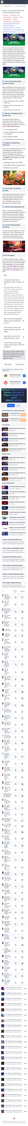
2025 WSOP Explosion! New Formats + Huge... (7, 923)
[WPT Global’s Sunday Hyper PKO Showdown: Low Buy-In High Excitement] (5, 533)
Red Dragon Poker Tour (20, 504)
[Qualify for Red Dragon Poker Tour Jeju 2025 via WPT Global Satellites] (5, 503)
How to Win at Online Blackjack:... (7, 873)
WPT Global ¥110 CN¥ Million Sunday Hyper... (7, 845)
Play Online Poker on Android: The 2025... (7, 685)
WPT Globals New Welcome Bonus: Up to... (7, 697)
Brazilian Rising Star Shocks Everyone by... (7, 756)
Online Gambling (13, 519)
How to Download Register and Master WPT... (7, 852)
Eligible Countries (21, 529)
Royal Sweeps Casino (23, 440)
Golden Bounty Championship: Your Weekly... (7, 795)
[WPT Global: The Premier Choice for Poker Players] (5, 508)
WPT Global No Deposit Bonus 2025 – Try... (7, 769)
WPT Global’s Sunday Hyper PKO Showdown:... (7, 649)
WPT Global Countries (19, 524)
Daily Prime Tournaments (21, 493)
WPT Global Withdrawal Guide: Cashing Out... (7, 776)
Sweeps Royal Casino (20, 430)
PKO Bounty (20, 534)
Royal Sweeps (22, 445)
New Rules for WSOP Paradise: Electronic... (7, 930)
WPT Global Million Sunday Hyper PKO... (7, 730)
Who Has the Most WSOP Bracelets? (7, 820)
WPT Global (10, 126)
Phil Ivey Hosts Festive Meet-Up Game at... (7, 975)
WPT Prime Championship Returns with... (7, 737)
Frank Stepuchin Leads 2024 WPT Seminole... (7, 867)
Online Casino (22, 499)
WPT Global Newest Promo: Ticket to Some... (7, 911)
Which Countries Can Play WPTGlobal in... (7, 937)
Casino (17, 499)
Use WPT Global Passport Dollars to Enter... (6, 656)
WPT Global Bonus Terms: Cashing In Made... (7, 611)
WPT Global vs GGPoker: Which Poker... (7, 969)
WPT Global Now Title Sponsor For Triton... (7, 742)
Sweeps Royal (12, 430)
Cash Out (23, 488)
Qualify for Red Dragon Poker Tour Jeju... (7, 899)
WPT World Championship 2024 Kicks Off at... (7, 711)
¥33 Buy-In (25, 534)
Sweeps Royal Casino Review (15, 451)
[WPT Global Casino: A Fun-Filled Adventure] (5, 498)
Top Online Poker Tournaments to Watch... (7, 905)
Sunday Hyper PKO (13, 534)
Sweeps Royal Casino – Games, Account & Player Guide (14, 1122)
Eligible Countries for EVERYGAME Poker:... (7, 950)
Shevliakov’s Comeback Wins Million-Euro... (7, 892)
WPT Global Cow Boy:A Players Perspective (7, 807)
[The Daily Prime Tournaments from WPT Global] (5, 492)
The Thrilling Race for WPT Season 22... (7, 825)
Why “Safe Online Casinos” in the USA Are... (7, 603)
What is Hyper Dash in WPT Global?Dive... (7, 831)
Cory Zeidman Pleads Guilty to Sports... (7, 801)
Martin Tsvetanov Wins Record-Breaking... (7, 596)
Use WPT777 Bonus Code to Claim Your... (7, 717)
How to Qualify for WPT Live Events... (7, 962)
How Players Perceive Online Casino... (7, 763)
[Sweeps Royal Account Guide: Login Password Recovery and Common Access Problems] (5, 434)
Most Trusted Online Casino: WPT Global (7, 789)
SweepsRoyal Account (22, 435)
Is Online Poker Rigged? (7, 691)
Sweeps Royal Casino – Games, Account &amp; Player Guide (8, 6)
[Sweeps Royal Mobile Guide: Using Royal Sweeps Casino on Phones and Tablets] (5, 444)
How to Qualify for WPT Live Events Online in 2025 (19, 364)
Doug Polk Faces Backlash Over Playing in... (7, 641)
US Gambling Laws (21, 519)
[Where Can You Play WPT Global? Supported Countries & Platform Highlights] (5, 523)
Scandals (15, 514)
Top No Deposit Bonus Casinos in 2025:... (7, 671)
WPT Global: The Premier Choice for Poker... (7, 982)
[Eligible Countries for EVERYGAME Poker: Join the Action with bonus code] (5, 528)
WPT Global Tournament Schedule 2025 (8, 364)
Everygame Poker (13, 529)
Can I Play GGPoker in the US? (7, 918)
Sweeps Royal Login (13, 435)
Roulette (11, 514)
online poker (15, 270)
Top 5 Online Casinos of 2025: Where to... (7, 678)
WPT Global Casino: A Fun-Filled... (7, 783)
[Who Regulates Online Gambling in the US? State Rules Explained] (5, 518)
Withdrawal (18, 488)
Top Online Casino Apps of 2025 (8, 957)
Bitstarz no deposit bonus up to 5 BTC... (7, 624)
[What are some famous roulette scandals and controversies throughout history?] (5, 513)
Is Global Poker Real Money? (7, 635)
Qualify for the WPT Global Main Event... (7, 944)
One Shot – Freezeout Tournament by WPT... (7, 749)
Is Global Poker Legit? (8, 629)
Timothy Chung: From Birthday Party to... (7, 886)
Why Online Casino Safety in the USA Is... (7, 879)
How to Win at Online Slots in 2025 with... (7, 814)
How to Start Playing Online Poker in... (7, 617)
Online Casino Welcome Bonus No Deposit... (6, 663)
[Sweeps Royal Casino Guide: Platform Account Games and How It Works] (5, 429)
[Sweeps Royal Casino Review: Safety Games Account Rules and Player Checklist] (5, 450)
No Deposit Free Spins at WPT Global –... (7, 724)
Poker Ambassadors (20, 509)
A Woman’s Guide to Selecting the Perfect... (7, 837)
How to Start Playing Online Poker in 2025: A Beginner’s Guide (21, 6)
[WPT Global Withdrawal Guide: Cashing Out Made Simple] (5, 487)
